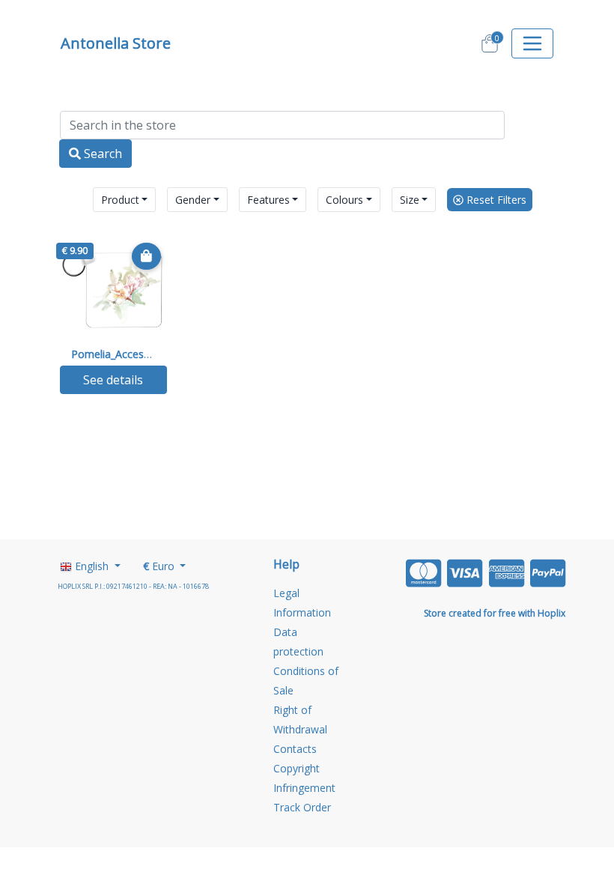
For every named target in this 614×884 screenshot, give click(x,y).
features (268, 200)
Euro (160, 566)
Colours (344, 200)
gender (192, 200)
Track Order (302, 807)
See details (113, 380)
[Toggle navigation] (532, 43)
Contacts (295, 749)
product (120, 200)
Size (409, 200)
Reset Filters (494, 200)
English (92, 566)
